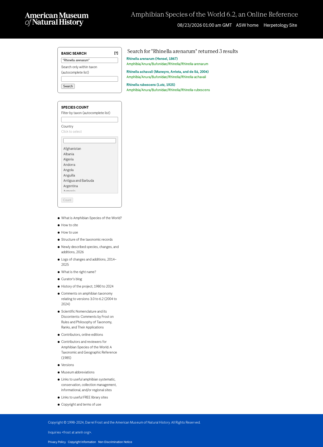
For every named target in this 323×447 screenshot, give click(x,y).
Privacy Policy (57, 442)
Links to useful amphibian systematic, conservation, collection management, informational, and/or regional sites (89, 385)
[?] (116, 53)
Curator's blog (71, 279)
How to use (69, 232)
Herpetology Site (280, 25)
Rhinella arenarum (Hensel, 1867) (152, 59)
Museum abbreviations (78, 372)
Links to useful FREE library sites (84, 397)
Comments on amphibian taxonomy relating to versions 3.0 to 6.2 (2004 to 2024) (89, 299)
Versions (67, 365)
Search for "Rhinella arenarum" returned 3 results (182, 51)
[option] (91, 149)
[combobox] (89, 132)
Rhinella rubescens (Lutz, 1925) (151, 85)
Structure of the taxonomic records (87, 239)
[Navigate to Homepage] (57, 19)
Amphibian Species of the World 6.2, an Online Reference (214, 15)
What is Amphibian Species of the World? (91, 218)
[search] (89, 154)
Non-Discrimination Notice (115, 442)
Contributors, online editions (82, 334)
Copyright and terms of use (81, 404)
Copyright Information (82, 442)
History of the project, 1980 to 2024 (87, 286)
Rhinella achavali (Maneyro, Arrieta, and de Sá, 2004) (168, 72)
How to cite (69, 225)
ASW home (247, 25)
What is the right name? (78, 272)
